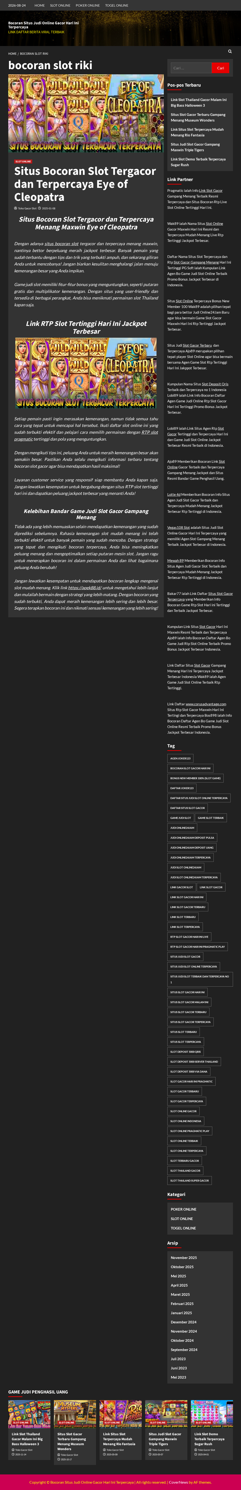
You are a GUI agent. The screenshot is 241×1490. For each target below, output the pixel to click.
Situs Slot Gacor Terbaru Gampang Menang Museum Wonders (198, 117)
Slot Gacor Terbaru (197, 345)
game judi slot (180, 817)
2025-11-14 (20, 1454)
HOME (40, 5)
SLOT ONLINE (60, 5)
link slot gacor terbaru (187, 907)
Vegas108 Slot (178, 527)
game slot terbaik (211, 817)
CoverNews (178, 1482)
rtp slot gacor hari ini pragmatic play (197, 946)
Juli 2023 (178, 1359)
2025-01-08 (48, 208)
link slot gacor (211, 887)
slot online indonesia (185, 1121)
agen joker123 (180, 758)
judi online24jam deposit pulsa (192, 837)
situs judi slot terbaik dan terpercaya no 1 (199, 979)
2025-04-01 (203, 1454)
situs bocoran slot (61, 243)
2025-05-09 (112, 1454)
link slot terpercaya (185, 926)
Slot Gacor (207, 626)
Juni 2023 (179, 1368)
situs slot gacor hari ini (187, 992)
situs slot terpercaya (185, 1041)
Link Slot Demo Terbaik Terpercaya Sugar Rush (198, 162)
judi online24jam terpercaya (190, 857)
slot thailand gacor (185, 1170)
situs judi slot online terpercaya (193, 966)
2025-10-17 (66, 1459)
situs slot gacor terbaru (188, 1012)
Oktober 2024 (182, 1340)
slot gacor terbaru (184, 1091)
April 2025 (179, 1285)
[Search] (230, 52)
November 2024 (184, 1331)
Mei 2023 (178, 1377)
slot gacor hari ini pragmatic (191, 1081)
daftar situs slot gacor (187, 807)
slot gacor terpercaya (186, 1101)
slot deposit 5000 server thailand (194, 1061)
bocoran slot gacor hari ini (190, 768)
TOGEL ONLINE (116, 5)
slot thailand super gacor (189, 1180)
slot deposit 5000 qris (185, 1051)
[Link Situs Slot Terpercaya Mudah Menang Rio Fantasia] (121, 1414)
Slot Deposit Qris (215, 384)
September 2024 (184, 1349)
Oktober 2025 (182, 1267)
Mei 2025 (178, 1276)
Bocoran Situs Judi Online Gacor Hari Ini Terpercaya (43, 25)
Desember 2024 (184, 1322)
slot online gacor (183, 1111)
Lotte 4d (174, 494)
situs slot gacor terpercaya (190, 1021)
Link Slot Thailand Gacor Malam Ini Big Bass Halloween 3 (199, 102)
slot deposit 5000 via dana (188, 1071)
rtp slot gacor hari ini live (189, 936)
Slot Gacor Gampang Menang (196, 262)
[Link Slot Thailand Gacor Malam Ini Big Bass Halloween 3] (29, 1414)
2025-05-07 (157, 1454)
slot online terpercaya (186, 1150)
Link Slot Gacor (211, 190)
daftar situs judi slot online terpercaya (199, 798)
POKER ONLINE (88, 5)
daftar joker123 (181, 788)
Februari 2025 (182, 1303)
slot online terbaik (184, 1140)
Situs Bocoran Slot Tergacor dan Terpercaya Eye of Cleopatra (85, 184)
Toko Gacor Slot (27, 208)
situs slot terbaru (183, 1031)
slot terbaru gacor (184, 1160)
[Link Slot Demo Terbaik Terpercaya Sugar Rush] (212, 1414)
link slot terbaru (183, 916)
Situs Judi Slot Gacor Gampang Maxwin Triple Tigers (195, 147)
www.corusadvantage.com (206, 704)
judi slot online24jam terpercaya (194, 877)
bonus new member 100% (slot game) (195, 778)
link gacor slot (181, 887)
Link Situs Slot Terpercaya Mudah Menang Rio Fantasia (197, 132)
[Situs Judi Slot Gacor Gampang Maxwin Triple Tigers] (166, 1414)
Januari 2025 (181, 1313)
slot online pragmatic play (189, 1130)
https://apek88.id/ (84, 587)
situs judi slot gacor (185, 956)
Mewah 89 (175, 560)
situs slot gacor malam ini (189, 1002)
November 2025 (184, 1257)
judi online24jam (182, 827)
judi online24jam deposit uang (191, 847)
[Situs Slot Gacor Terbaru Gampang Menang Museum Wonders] (75, 1414)
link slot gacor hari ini (186, 897)
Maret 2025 (180, 1294)
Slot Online (214, 223)
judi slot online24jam (185, 867)
